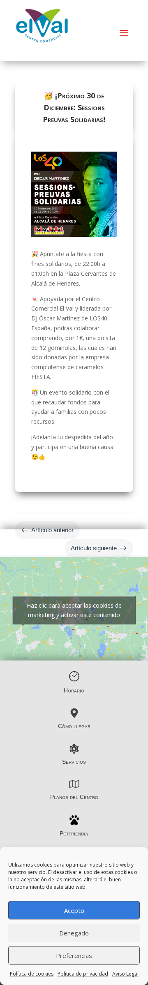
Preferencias (74, 955)
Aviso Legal (125, 973)
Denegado (74, 933)
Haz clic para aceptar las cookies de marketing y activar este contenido (74, 610)
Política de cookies (31, 973)
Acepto (74, 910)
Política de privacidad (83, 973)
